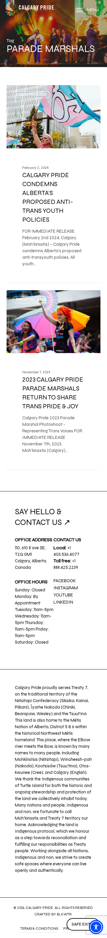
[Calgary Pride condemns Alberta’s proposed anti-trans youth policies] (54, 184)
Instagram (66, 588)
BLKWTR (64, 914)
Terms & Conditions (39, 928)
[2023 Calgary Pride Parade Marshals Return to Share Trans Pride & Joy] (54, 380)
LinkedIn (63, 602)
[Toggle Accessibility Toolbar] (96, 927)
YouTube (63, 595)
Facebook (65, 580)
